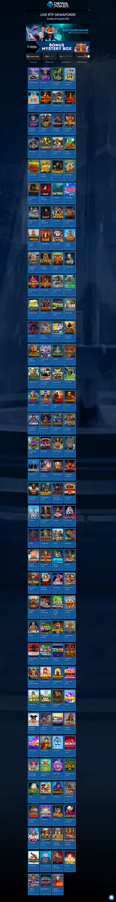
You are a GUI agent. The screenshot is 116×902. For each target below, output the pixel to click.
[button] (88, 56)
